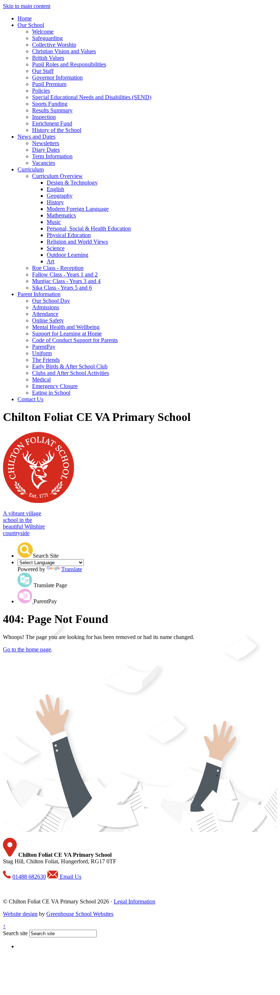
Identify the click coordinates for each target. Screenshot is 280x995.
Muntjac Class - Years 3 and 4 (66, 281)
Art (50, 261)
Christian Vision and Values (64, 51)
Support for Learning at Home (67, 333)
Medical (41, 379)
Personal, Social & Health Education (89, 228)
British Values (48, 58)
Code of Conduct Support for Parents (75, 340)
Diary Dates (46, 150)
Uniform (42, 353)
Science (56, 248)
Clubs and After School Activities (70, 373)
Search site (15, 933)
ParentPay (43, 347)
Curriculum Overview (57, 176)
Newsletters (45, 143)
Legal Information (134, 901)
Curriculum (31, 169)
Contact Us (30, 399)
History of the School (56, 130)
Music (54, 222)
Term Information (52, 156)
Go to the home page (27, 649)
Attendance (45, 314)
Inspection (44, 117)
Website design (20, 914)
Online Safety (48, 320)
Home (25, 18)
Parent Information (39, 294)
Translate (71, 569)
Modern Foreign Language (78, 209)
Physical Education (69, 235)
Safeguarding (47, 38)
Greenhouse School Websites (79, 914)
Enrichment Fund (52, 123)
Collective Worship (54, 45)
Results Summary (52, 110)
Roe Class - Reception (57, 268)
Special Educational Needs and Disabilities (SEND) (91, 97)
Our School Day (51, 301)
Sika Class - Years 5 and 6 (62, 287)
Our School (31, 25)
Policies (41, 91)
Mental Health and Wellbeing (66, 327)
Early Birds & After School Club (70, 366)
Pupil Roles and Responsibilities (69, 64)
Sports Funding (49, 104)
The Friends (46, 360)
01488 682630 (29, 877)
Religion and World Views (77, 242)
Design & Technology (72, 182)
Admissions (45, 307)
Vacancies (43, 163)
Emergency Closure (55, 386)
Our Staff (43, 71)
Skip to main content (26, 6)
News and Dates (36, 136)
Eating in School (51, 393)
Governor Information (57, 77)
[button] (25, 550)
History (55, 202)
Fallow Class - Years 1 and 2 (65, 274)
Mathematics (61, 215)
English (55, 189)
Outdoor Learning (67, 255)
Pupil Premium (49, 84)
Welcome (43, 31)
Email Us (69, 877)
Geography (60, 196)
